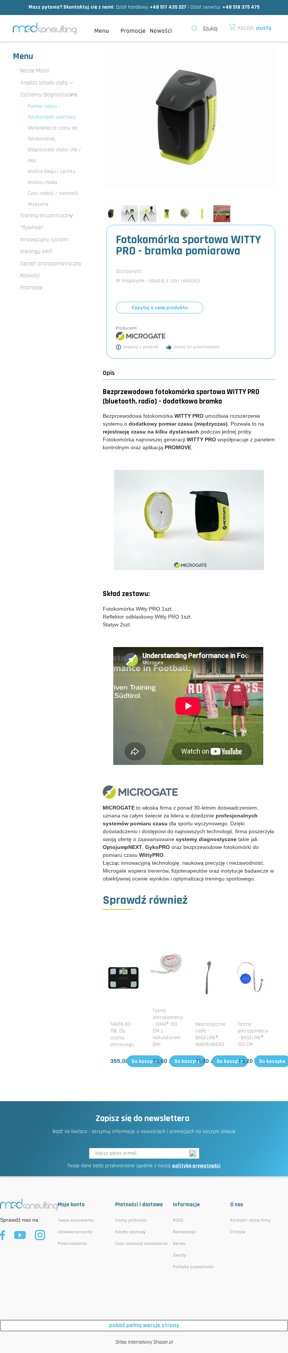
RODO (178, 1220)
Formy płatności (131, 1220)
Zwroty (179, 1255)
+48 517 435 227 (168, 7)
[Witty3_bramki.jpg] (129, 213)
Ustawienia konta (75, 1232)
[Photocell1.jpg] (221, 213)
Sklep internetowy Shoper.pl (144, 1342)
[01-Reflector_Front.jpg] (185, 213)
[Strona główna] (44, 28)
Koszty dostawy (130, 1232)
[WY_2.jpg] (148, 213)
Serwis (179, 1243)
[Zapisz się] (194, 1153)
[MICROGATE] (140, 336)
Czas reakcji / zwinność (53, 193)
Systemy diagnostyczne (48, 95)
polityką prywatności (196, 1165)
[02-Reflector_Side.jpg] (203, 213)
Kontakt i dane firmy (250, 1220)
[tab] (112, 372)
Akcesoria (38, 204)
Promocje (31, 288)
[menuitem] (103, 31)
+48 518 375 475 (241, 7)
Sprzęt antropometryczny (50, 264)
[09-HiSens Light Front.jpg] (166, 214)
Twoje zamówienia (76, 1220)
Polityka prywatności (193, 1267)
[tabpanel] (189, 635)
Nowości (30, 276)
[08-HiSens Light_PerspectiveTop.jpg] (111, 214)
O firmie (237, 1232)
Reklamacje (184, 1232)
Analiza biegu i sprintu (51, 171)
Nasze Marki (34, 71)
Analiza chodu (42, 182)
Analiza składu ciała (44, 83)
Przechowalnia (72, 1243)
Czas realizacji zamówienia (141, 1243)
